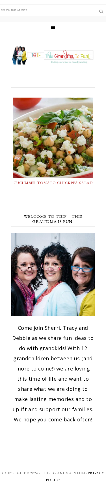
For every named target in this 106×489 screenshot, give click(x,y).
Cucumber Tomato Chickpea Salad (53, 182)
